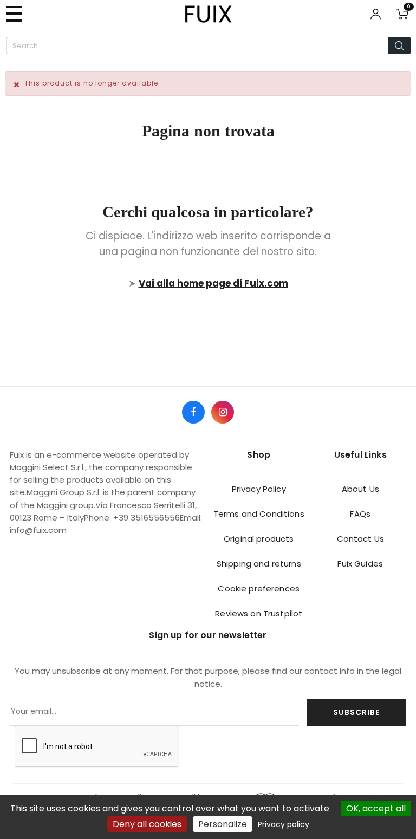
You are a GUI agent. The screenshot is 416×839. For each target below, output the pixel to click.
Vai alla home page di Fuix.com (213, 283)
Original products (259, 538)
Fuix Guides (360, 563)
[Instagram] (222, 412)
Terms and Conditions (258, 513)
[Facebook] (193, 412)
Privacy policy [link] (283, 824)
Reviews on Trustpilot (258, 613)
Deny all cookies (147, 824)
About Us (360, 489)
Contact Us (360, 538)
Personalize (222, 824)
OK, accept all (376, 808)
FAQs (360, 513)
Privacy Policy (259, 489)
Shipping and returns (259, 563)
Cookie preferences (259, 588)
